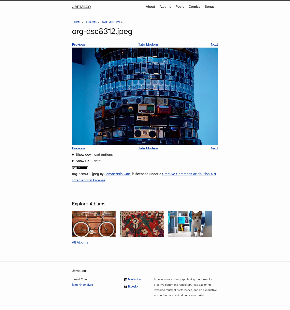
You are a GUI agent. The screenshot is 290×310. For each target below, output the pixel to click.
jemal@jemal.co (82, 285)
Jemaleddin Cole (118, 174)
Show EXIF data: (88, 161)
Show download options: (94, 154)
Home (76, 22)
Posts (180, 6)
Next (214, 44)
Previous (78, 44)
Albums (165, 6)
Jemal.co (81, 7)
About (150, 6)
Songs (209, 6)
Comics (194, 6)
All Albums (80, 242)
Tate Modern (111, 22)
